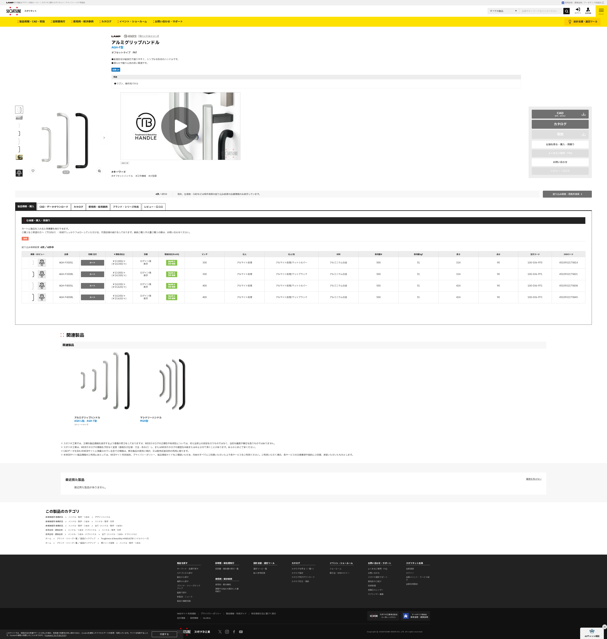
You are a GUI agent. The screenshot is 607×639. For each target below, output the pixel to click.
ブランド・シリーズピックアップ (188, 587)
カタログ (560, 124)
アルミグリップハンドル (87, 418)
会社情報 (181, 618)
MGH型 (144, 421)
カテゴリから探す (185, 573)
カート (92, 262)
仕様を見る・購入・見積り (560, 144)
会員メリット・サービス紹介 (417, 578)
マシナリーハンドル (151, 418)
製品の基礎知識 (184, 601)
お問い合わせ (560, 162)
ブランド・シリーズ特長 (126, 207)
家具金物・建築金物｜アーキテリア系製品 (583, 2)
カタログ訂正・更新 (300, 581)
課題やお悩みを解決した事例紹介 (227, 590)
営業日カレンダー (376, 590)
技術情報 (372, 585)
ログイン (410, 573)
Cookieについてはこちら (55, 635)
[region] (303, 278)
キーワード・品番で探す (188, 568)
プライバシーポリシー (144, 455)
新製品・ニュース (185, 596)
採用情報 (194, 618)
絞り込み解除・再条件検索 (566, 194)
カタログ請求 (297, 573)
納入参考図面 (259, 573)
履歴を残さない (534, 479)
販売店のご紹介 (375, 581)
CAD (560, 114)
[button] (104, 137)
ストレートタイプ (81, 424)
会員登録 (410, 568)
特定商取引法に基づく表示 (263, 613)
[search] (566, 11)
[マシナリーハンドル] (171, 382)
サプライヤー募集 (376, 594)
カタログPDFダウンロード (303, 577)
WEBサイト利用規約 (120, 455)
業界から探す (183, 581)
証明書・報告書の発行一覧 (227, 568)
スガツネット (30, 11)
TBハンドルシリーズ (148, 36)
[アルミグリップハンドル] (105, 382)
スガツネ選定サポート (378, 577)
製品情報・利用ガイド (236, 613)
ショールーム (335, 568)
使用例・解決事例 (223, 584)
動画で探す (182, 592)
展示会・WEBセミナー (340, 573)
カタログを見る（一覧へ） (303, 568)
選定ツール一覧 (260, 568)
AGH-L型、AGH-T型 (85, 421)
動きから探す (183, 577)
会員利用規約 (412, 584)
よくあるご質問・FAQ (377, 568)
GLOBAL (207, 618)
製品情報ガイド (165, 455)
